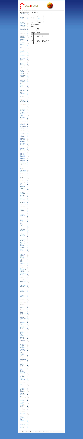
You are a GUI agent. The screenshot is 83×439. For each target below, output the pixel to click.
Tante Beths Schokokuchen (22, 371)
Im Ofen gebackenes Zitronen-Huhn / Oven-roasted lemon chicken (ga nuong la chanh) (23, 171)
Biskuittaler (21, 52)
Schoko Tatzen (22, 332)
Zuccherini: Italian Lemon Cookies (22, 424)
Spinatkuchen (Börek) (23, 359)
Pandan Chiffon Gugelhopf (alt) (22, 277)
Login (34, 10)
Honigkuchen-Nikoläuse (22, 164)
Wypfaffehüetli (22, 402)
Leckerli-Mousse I (22, 210)
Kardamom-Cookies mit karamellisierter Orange (22, 183)
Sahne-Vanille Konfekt (23, 318)
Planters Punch (22, 296)
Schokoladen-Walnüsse (22, 346)
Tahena (21, 369)
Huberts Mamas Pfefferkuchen (22, 168)
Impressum (58, 1)
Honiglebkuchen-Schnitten (22, 166)
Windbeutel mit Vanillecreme (22, 400)
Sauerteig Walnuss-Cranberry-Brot (22, 322)
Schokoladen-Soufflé (23, 344)
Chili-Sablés (21, 70)
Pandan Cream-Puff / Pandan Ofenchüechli (23, 281)
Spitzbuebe (21, 363)
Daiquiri (21, 89)
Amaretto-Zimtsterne (22, 13)
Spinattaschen (22, 360)
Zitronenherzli (22, 420)
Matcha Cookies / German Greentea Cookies (22, 247)
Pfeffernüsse (21, 290)
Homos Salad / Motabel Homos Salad (23, 162)
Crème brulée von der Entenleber (23, 85)
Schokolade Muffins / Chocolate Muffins (23, 340)
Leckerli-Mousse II (22, 211)
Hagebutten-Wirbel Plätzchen (22, 142)
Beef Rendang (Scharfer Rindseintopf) (22, 44)
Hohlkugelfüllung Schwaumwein (22, 160)
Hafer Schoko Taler (22, 138)
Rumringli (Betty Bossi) (23, 313)
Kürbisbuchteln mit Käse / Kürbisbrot (22, 206)
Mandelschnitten (22, 230)
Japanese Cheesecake (21, 175)
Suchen (32, 10)
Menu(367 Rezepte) (49, 5)
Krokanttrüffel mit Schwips (22, 198)
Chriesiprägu (22, 76)
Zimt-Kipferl (21, 406)
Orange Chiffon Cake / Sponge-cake (23, 270)
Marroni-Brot (21, 240)
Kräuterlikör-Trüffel (22, 199)
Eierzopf (21, 92)
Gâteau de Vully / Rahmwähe (22, 136)
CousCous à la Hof (22, 80)
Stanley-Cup (21, 365)
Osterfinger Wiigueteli (23, 273)
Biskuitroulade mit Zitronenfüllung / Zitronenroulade (22, 51)
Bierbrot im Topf (22, 45)
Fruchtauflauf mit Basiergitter (22, 111)
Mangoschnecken (22, 234)
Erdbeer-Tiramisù (22, 93)
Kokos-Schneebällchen (22, 195)
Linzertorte (21, 216)
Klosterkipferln (22, 192)
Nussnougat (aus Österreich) (22, 265)
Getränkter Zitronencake (22, 116)
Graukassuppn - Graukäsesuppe (22, 128)
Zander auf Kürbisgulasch (22, 404)
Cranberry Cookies (22, 81)
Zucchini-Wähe (22, 426)
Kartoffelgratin (22, 184)
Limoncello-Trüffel (22, 215)
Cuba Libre (21, 86)
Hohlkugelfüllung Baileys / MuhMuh (22, 155)
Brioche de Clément (22, 58)
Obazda (21, 268)
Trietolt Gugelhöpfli (22, 379)
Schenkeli (21, 328)
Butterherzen (22, 63)
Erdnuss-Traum (22, 94)
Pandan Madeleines (22, 285)
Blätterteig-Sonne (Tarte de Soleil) (22, 55)
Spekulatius (21, 358)
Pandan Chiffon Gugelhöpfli (22, 279)
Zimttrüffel (21, 416)
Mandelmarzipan (22, 229)
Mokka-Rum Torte (22, 254)
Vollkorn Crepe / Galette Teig (22, 392)
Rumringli (21, 312)
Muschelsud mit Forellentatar (22, 256)
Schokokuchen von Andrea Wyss (22, 337)
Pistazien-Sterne (22, 291)
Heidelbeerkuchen (22, 149)
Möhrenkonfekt (22, 257)
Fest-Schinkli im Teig (23, 101)
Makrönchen (21, 221)
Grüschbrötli (21, 135)
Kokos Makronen (22, 193)
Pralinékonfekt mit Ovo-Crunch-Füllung (23, 302)
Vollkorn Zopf (22, 393)
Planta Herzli (22, 295)
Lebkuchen (21, 209)
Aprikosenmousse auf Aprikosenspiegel (23, 29)
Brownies (21, 59)
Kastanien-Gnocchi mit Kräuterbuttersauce (23, 188)
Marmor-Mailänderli (22, 235)
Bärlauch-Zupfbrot (22, 64)
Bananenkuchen (22, 39)
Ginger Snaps (22, 118)
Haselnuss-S (22, 144)
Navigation (23, 10)
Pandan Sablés (22, 286)
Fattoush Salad (22, 100)
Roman (39, 18)
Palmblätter (21, 274)
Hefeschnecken (22, 147)
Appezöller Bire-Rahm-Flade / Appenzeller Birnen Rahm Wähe (23, 26)
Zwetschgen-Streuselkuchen (22, 427)
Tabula (21, 368)
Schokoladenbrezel (22, 347)
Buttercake (21, 62)
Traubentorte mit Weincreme (22, 378)
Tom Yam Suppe (22, 376)
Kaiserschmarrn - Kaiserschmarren (22, 177)
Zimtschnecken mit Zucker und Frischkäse (23, 413)
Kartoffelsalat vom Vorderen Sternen (22, 186)
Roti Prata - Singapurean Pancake (23, 309)
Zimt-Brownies (22, 405)
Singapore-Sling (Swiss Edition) (22, 354)
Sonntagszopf (22, 355)
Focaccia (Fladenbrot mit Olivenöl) (23, 104)
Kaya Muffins (22, 189)
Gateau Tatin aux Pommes (22, 114)
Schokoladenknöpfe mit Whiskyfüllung (22, 349)
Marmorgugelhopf (22, 236)
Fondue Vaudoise (22, 109)
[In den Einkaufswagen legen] (51, 14)
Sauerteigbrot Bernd (22, 326)
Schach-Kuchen (22, 327)
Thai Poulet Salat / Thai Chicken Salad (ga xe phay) (22, 373)
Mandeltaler (21, 231)
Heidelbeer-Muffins (22, 148)
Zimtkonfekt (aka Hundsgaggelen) (22, 409)
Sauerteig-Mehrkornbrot (22, 324)
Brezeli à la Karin (22, 57)
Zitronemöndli (22, 417)
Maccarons (21, 219)
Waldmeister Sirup (22, 394)
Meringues (21, 249)
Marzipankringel (22, 245)
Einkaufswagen (28, 10)
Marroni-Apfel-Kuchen (23, 239)
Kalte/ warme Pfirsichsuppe (22, 180)
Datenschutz (62, 1)
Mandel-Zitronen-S (22, 226)
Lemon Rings (22, 214)
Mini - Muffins (22, 250)
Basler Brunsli (22, 40)
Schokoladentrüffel (22, 350)
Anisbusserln (22, 17)
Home (20, 10)
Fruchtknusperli (22, 112)
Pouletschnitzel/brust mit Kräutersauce (23, 299)
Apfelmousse (22, 22)
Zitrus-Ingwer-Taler (22, 421)
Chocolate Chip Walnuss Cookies (22, 73)
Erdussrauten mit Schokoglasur (22, 96)
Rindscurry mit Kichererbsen (22, 307)
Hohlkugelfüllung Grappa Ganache (22, 158)
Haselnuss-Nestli (22, 143)
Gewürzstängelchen (22, 117)
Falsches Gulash (22, 99)
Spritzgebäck (22, 364)
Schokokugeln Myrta (23, 338)
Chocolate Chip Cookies (22, 72)
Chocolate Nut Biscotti (23, 75)
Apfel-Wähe (21, 18)
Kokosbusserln (22, 196)
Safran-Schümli (22, 317)
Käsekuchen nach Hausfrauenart (22, 202)
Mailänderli (21, 220)
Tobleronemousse (22, 375)
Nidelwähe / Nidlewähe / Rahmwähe (21, 261)
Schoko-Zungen (22, 335)
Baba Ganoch (22, 36)
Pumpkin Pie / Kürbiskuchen (22, 304)
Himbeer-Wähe (22, 153)
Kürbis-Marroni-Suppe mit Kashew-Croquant (23, 204)
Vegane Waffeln (22, 388)
